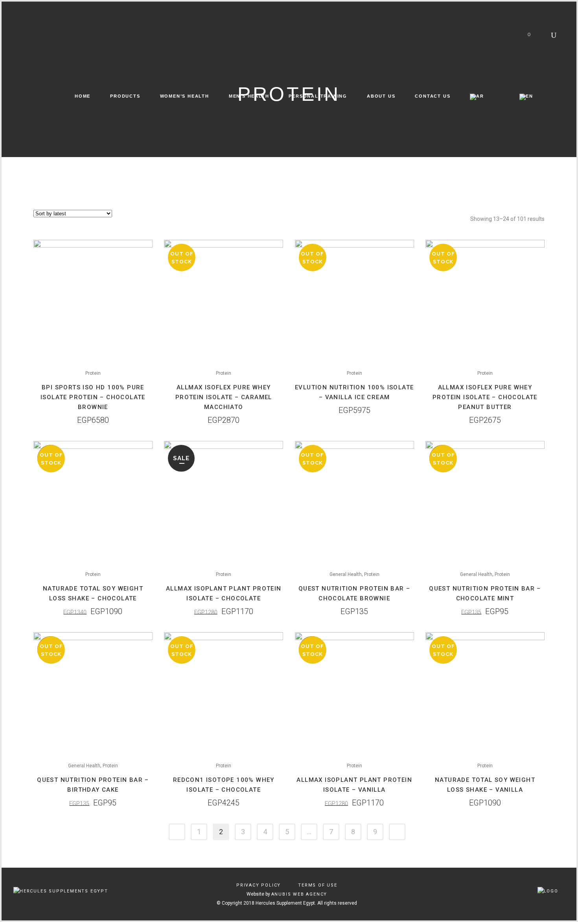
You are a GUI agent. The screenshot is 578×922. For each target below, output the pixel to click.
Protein (93, 373)
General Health (345, 574)
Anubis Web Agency (299, 894)
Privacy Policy (258, 885)
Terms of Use (317, 885)
